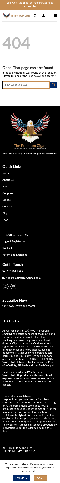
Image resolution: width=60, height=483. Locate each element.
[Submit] (53, 85)
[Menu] (55, 15)
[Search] (35, 15)
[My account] (44, 15)
